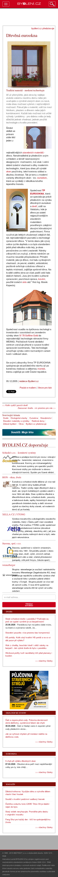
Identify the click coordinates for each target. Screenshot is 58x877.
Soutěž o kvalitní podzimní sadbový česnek (25, 799)
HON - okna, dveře (11, 477)
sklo (24, 282)
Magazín (10, 784)
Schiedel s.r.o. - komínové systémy (19, 452)
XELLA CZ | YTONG (13, 514)
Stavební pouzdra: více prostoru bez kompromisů (27, 632)
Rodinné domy (38, 420)
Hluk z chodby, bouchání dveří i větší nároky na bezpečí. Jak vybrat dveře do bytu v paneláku (26, 647)
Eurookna (34, 417)
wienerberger (8, 565)
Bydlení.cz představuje (36, 423)
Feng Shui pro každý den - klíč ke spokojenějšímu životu (27, 821)
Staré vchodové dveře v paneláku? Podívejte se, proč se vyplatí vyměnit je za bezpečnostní (27, 620)
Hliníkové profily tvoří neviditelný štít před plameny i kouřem (28, 654)
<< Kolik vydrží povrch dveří (15, 405)
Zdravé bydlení (9, 423)
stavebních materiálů (33, 152)
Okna (21, 423)
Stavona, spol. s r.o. (11, 543)
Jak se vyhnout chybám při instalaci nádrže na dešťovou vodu (26, 735)
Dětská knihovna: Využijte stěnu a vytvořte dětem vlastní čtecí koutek (27, 793)
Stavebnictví (46, 417)
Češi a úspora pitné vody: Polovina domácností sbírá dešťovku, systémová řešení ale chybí (26, 721)
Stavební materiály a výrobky (16, 420)
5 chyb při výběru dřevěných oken (20, 760)
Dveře (5, 417)
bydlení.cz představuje (42, 28)
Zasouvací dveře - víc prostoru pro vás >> (37, 408)
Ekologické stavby (19, 417)
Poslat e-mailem (28, 387)
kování (41, 278)
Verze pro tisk (45, 387)
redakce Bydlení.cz (29, 381)
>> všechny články (44, 660)
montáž (41, 368)
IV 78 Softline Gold (28, 335)
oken (8, 171)
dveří (34, 206)
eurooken (42, 177)
